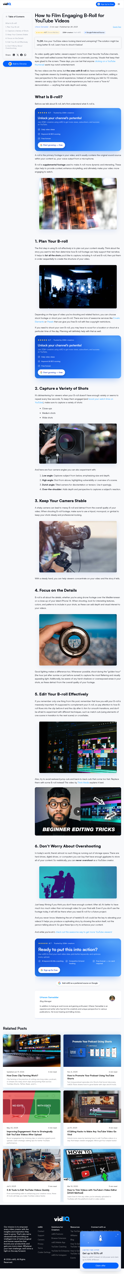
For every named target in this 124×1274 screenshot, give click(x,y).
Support (41, 1235)
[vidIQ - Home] (7, 4)
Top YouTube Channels (79, 1231)
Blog (72, 1240)
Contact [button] (41, 1231)
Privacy (40, 1244)
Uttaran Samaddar (41, 27)
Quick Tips (117, 27)
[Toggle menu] (119, 4)
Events (73, 1258)
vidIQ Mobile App (58, 1242)
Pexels (50, 321)
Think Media (83, 782)
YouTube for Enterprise (60, 1251)
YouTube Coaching (58, 1246)
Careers (41, 1240)
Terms (40, 1248)
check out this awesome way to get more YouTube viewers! (83, 932)
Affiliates (73, 1235)
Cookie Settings (44, 1252)
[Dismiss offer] (118, 1234)
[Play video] (78, 811)
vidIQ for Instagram (59, 1255)
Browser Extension (58, 1238)
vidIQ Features (57, 1234)
